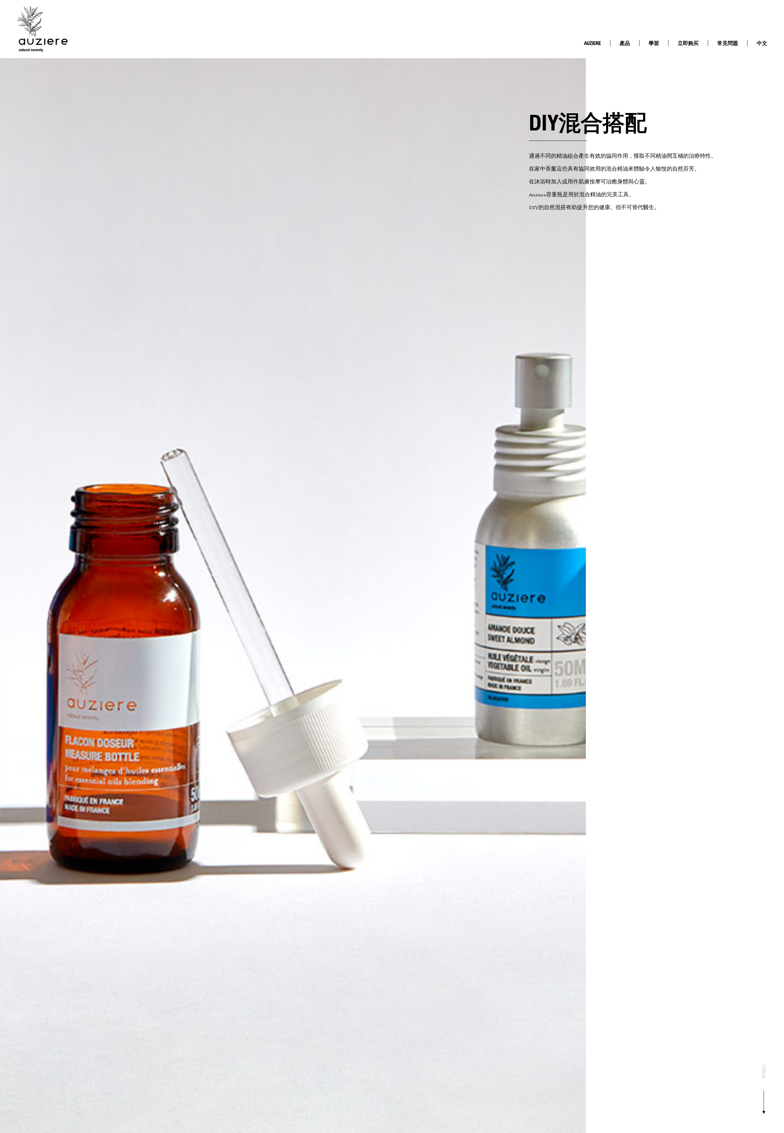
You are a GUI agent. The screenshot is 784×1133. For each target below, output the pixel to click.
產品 (625, 43)
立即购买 (688, 43)
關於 (592, 49)
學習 (654, 43)
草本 (656, 59)
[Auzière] (42, 29)
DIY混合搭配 (659, 52)
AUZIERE (592, 43)
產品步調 (595, 54)
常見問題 (727, 43)
